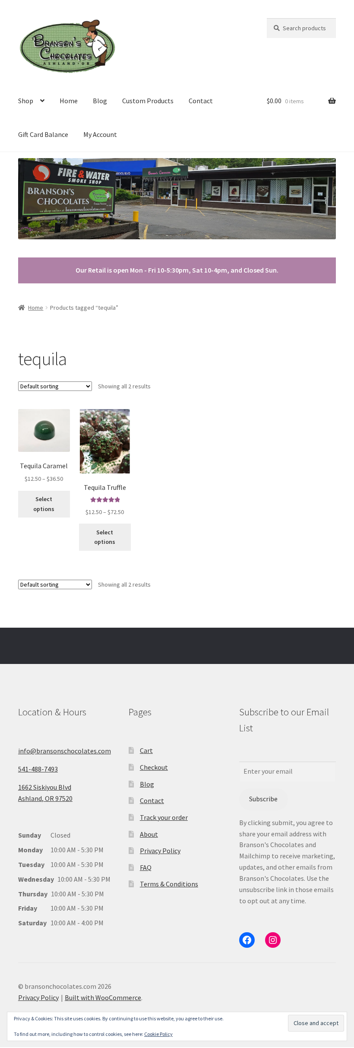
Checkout (154, 767)
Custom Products (148, 100)
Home (69, 100)
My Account (100, 134)
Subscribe (263, 798)
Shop (25, 100)
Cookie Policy (158, 1034)
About (149, 834)
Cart (146, 750)
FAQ (146, 867)
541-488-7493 (38, 769)
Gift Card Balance (43, 134)
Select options (43, 504)
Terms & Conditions (169, 884)
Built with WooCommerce (103, 997)
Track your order (164, 817)
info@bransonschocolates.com (64, 750)
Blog (100, 100)
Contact (201, 100)
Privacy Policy (160, 850)
